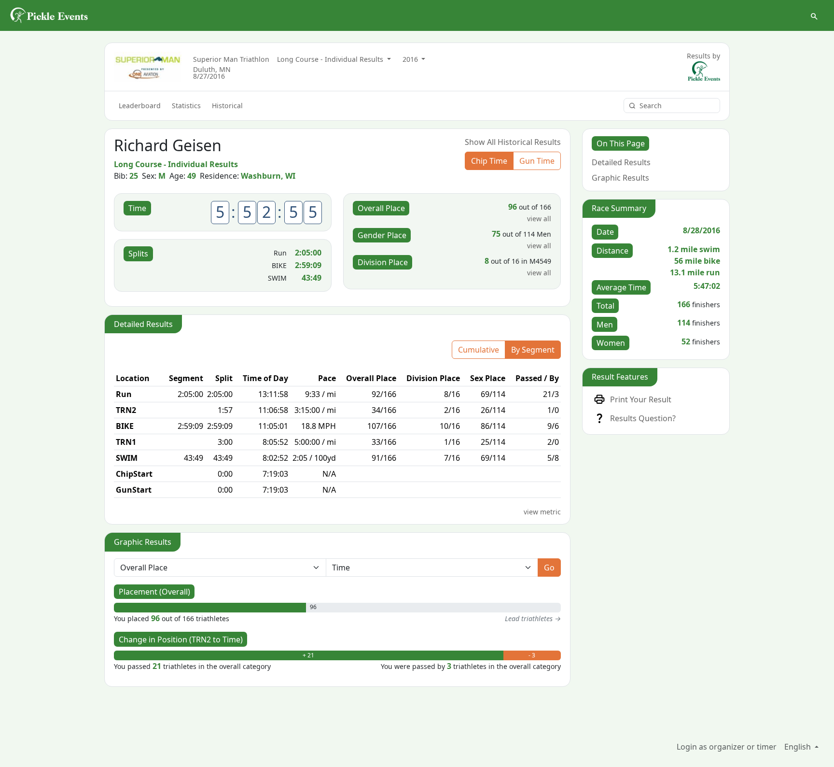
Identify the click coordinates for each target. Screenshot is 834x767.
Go (549, 567)
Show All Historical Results (513, 142)
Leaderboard (140, 105)
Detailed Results (621, 162)
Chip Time (489, 161)
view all (539, 218)
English (798, 746)
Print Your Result (640, 399)
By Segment (533, 349)
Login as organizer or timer (727, 746)
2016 (411, 59)
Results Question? (643, 418)
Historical (227, 105)
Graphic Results (620, 177)
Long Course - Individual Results (331, 59)
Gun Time (537, 161)
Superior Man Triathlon (231, 59)
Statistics (186, 105)
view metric (542, 511)
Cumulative (478, 349)
